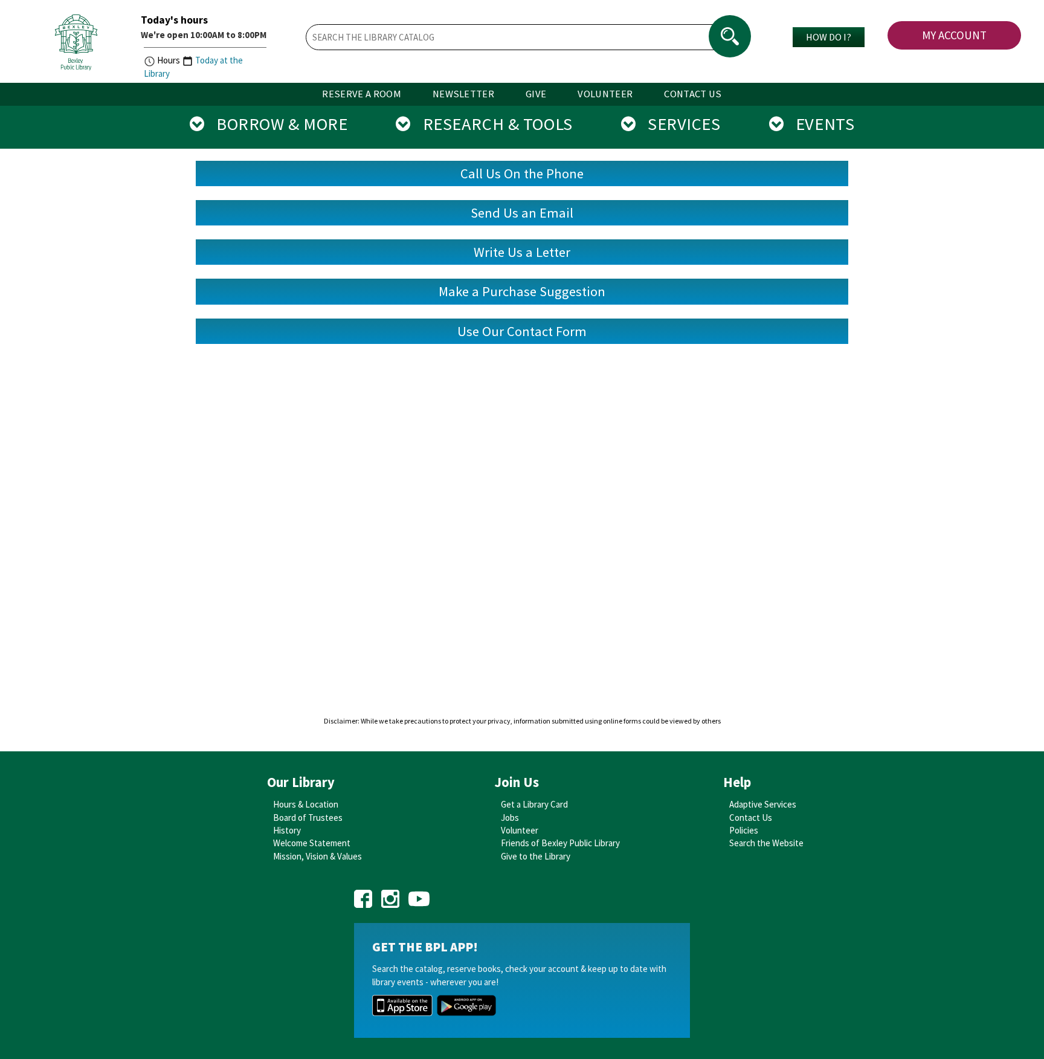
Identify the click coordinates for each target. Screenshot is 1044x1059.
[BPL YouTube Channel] (419, 895)
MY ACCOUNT (954, 35)
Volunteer (519, 830)
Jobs (510, 817)
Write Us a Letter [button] (522, 252)
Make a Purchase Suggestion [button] (522, 291)
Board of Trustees (308, 817)
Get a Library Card (534, 804)
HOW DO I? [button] (828, 37)
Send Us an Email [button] (522, 212)
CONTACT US (692, 94)
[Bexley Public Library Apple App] (402, 1004)
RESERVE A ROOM (361, 94)
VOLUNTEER (605, 94)
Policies (743, 830)
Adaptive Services (762, 804)
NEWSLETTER (463, 94)
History (287, 830)
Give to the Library (535, 856)
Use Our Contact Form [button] (522, 331)
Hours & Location (305, 804)
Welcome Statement (311, 843)
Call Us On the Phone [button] (522, 173)
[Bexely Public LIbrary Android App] (466, 1004)
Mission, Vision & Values (317, 856)
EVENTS (819, 124)
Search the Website (766, 843)
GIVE (536, 94)
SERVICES (678, 124)
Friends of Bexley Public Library (560, 843)
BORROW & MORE (275, 124)
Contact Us (750, 817)
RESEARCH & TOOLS (492, 124)
